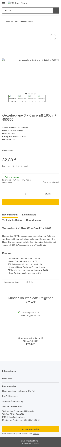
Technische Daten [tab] (12, 220)
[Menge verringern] (5, 194)
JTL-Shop (35, 443)
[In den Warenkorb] (4, 30)
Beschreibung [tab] (10, 214)
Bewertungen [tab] (33, 220)
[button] (47, 3)
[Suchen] (56, 10)
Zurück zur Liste (11, 22)
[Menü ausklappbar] (3, 2)
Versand (24, 166)
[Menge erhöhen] (55, 194)
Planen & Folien (20, 136)
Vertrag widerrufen (30, 429)
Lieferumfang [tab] (29, 214)
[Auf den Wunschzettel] (53, 37)
